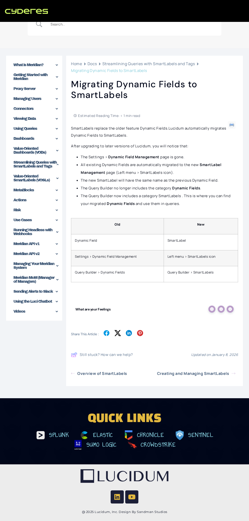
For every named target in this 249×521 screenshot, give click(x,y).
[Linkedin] (117, 496)
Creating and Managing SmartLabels (193, 373)
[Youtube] (131, 496)
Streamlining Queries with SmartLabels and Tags (148, 63)
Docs (92, 63)
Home (76, 63)
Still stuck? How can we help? (106, 354)
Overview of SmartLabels (102, 373)
